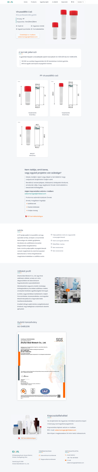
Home (25, 2)
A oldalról (55, 2)
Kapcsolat (64, 2)
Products (33, 2)
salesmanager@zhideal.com (75, 463)
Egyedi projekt (44, 2)
